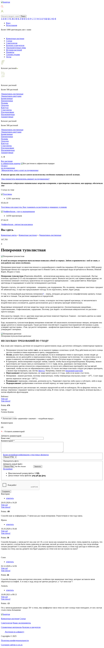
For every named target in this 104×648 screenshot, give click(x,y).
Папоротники (7, 101)
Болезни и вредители (15, 45)
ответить (10, 498)
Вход (8, 23)
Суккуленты (6, 110)
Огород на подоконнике (8, 167)
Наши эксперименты (22, 623)
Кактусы (4, 108)
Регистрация (11, 25)
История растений (14, 50)
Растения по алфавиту (14, 632)
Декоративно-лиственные (12, 94)
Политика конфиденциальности (15, 640)
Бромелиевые (7, 98)
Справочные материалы (11, 627)
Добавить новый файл (12, 464)
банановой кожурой (74, 371)
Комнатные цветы (9, 235)
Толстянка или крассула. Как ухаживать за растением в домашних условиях (34, 207)
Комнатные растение (15, 38)
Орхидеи (5, 105)
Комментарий (7, 441)
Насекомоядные (8, 114)
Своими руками (13, 54)
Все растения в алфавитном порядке (11, 162)
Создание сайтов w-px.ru (11, 645)
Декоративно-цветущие (11, 96)
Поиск (23, 16)
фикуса (41, 371)
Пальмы (4, 103)
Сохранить (6, 491)
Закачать (37, 466)
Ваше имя (5, 438)
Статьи (9, 41)
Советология (11, 43)
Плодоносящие (7, 112)
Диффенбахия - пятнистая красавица (17, 224)
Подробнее (8, 469)
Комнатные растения (10, 619)
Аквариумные (7, 117)
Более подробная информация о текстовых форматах (26, 455)
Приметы (10, 52)
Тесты (8, 57)
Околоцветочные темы (16, 48)
